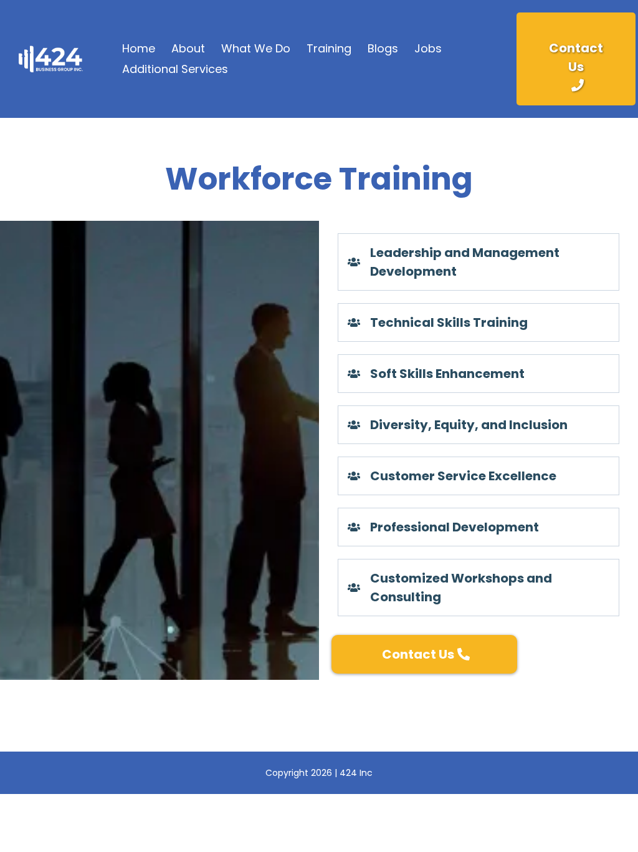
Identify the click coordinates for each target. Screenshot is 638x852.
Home (138, 48)
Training (329, 48)
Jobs (428, 48)
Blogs (383, 48)
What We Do (255, 48)
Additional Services (175, 69)
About (188, 48)
